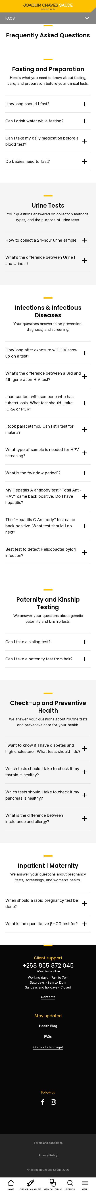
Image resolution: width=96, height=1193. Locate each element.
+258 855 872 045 (48, 965)
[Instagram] (53, 1102)
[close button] (87, 18)
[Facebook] (42, 1102)
